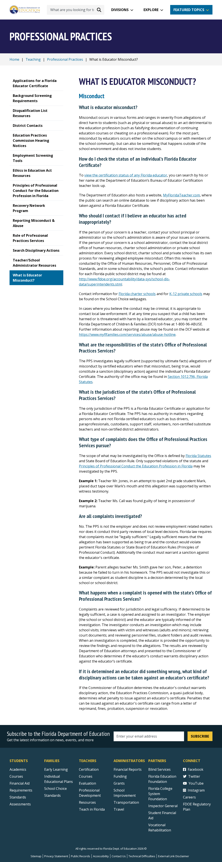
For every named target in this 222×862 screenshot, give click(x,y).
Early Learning (56, 769)
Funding (120, 776)
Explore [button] (151, 9)
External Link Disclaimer (173, 856)
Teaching (33, 59)
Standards (18, 797)
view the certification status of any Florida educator (125, 175)
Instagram (196, 790)
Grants (119, 783)
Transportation (126, 802)
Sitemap (36, 856)
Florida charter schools (137, 293)
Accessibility (101, 856)
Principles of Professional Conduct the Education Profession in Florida (136, 466)
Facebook (195, 769)
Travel (119, 809)
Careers (189, 797)
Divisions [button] (120, 9)
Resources (87, 802)
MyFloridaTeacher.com (181, 195)
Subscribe (200, 736)
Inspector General (163, 805)
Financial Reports (128, 769)
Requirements (21, 790)
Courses (16, 776)
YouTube (196, 783)
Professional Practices (65, 59)
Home (14, 59)
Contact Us (119, 856)
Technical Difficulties (142, 856)
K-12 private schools (185, 293)
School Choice (55, 788)
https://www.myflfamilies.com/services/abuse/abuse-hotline (127, 334)
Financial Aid (19, 783)
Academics (18, 769)
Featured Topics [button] (188, 9)
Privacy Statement (56, 856)
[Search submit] (99, 10)
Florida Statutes (198, 455)
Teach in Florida (92, 809)
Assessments (20, 804)
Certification (89, 769)
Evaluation (87, 783)
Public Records (80, 856)
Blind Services (159, 769)
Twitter (194, 776)
